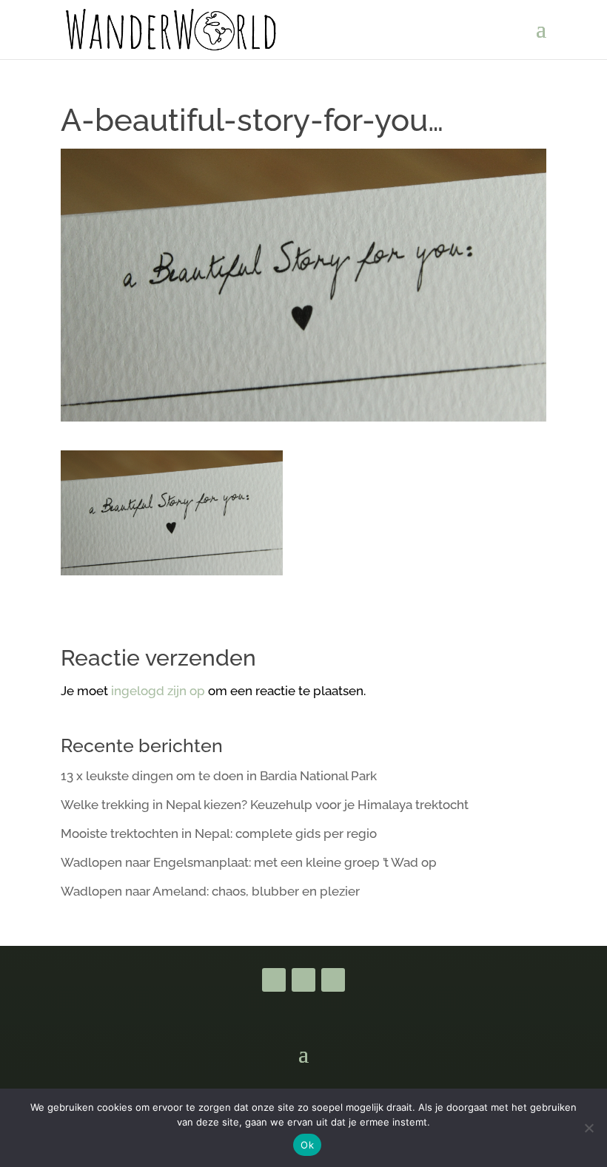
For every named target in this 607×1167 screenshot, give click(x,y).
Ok (307, 1145)
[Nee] (588, 1127)
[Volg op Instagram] (333, 980)
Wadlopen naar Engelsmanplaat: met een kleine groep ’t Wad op (249, 862)
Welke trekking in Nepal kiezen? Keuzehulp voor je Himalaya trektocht (265, 804)
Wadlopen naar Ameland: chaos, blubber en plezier (210, 891)
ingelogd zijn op (158, 690)
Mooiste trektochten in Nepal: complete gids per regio (219, 833)
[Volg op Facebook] (274, 980)
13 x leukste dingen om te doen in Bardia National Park (219, 775)
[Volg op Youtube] (303, 980)
